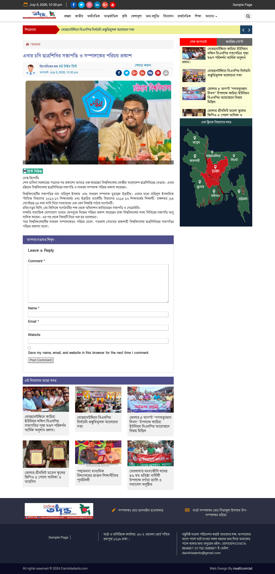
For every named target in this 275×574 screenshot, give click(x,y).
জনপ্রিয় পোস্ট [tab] (234, 42)
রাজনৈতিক (184, 16)
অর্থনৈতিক (93, 16)
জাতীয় (79, 16)
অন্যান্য (210, 16)
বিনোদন (168, 16)
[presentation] (243, 29)
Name (33, 308)
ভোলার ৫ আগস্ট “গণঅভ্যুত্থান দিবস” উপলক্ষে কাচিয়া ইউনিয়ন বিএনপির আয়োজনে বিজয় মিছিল (150, 424)
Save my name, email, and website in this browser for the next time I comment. (88, 352)
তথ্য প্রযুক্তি (152, 16)
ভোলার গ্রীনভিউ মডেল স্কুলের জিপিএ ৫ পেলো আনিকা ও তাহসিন (45, 477)
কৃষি (124, 16)
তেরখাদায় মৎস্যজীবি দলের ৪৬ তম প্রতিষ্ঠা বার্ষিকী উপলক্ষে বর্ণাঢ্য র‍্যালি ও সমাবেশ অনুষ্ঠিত (148, 478)
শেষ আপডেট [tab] (198, 42)
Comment (36, 261)
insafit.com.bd (242, 568)
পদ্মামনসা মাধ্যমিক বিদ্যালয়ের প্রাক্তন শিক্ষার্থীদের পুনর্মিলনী (97, 476)
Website (34, 335)
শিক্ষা (198, 16)
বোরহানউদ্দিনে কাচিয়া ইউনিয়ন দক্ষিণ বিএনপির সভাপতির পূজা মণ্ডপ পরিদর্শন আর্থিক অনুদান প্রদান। (45, 423)
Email (33, 321)
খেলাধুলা (136, 16)
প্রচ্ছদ (67, 16)
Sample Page (242, 5)
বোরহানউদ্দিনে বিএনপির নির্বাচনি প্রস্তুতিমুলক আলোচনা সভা (97, 29)
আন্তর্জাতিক (111, 16)
